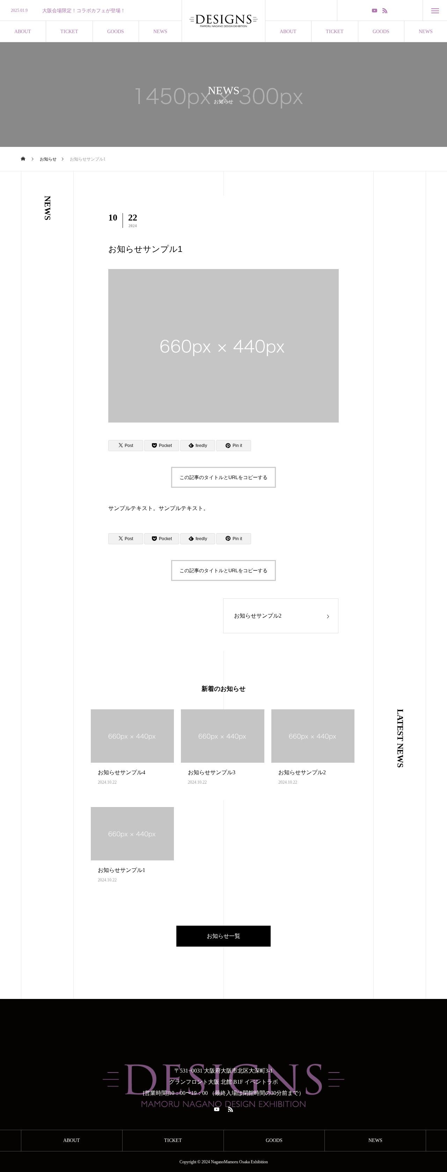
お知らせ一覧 (223, 936)
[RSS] (385, 10)
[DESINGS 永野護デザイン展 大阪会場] (223, 20)
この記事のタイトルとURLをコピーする (223, 477)
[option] (91, 11)
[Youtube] (374, 10)
